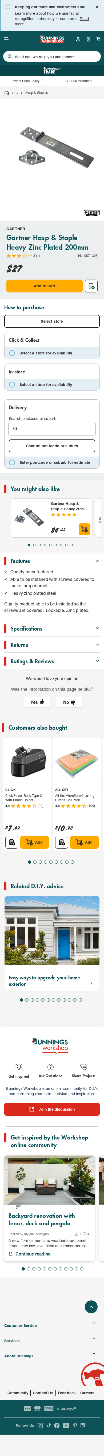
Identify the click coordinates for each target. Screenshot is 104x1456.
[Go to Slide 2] (34, 545)
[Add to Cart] (84, 529)
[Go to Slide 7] (61, 545)
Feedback (67, 1393)
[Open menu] (6, 39)
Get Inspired (19, 1076)
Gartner (15, 228)
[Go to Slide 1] (29, 545)
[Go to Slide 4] (45, 545)
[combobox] (52, 56)
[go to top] (91, 1306)
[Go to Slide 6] (56, 545)
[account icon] (78, 39)
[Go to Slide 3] (40, 545)
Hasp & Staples (36, 93)
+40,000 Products (78, 81)
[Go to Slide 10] (69, 1000)
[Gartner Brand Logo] (92, 213)
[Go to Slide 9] (72, 545)
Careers (87, 1393)
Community (18, 1393)
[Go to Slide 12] (80, 1000)
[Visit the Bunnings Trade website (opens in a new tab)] (52, 70)
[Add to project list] (91, 286)
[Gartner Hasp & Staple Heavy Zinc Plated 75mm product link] (29, 518)
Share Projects (83, 1075)
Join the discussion (57, 1109)
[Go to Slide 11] (75, 1000)
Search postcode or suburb (32, 418)
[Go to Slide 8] (66, 545)
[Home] (6, 92)
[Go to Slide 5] (50, 545)
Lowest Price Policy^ (26, 81)
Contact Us (43, 1393)
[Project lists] (88, 39)
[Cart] (98, 39)
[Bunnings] (52, 41)
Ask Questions (50, 1075)
